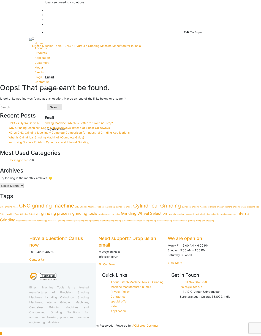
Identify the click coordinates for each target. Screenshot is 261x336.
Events (39, 72)
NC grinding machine (64, 221)
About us (41, 48)
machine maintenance (26, 221)
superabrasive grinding (110, 221)
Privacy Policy (120, 291)
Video (114, 306)
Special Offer (46, 86)
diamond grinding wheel (235, 207)
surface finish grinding (145, 221)
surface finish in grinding (184, 221)
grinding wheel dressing (109, 214)
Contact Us (37, 259)
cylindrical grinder (124, 207)
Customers (42, 62)
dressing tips (253, 207)
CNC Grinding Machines (86, 207)
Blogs (38, 77)
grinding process (56, 213)
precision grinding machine (86, 221)
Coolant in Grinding (106, 207)
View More (175, 262)
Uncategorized (18, 160)
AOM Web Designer (145, 325)
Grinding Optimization (30, 214)
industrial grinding (201, 214)
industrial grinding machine (223, 214)
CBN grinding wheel (9, 207)
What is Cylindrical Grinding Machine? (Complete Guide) (46, 137)
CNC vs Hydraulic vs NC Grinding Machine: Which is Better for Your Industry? (61, 123)
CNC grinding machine (46, 206)
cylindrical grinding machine (194, 207)
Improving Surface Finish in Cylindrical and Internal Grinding (49, 142)
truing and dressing (205, 221)
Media (39, 67)
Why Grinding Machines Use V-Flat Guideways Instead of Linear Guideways (59, 128)
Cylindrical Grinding (157, 206)
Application (42, 57)
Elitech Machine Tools (9, 214)
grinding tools (84, 213)
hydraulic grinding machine (180, 214)
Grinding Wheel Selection (144, 213)
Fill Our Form (107, 264)
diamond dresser (216, 207)
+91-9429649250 (195, 282)
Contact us (42, 82)
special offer (119, 301)
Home (39, 43)
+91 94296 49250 (219, 32)
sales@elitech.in (191, 287)
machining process (45, 221)
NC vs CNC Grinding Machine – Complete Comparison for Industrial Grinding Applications (69, 132)
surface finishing (164, 221)
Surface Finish (128, 221)
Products (41, 53)
